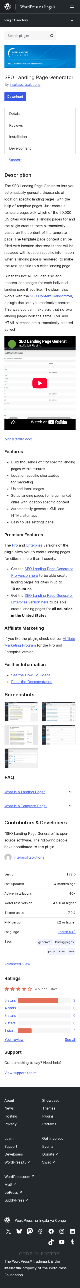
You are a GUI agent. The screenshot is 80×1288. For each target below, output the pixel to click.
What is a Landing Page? (24, 792)
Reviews (16, 125)
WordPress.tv (17, 1162)
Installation (18, 136)
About (9, 1100)
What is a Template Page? (25, 806)
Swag (49, 1162)
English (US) (67, 932)
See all (70, 1039)
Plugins (48, 1116)
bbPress (13, 1192)
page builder (56, 951)
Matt (10, 1184)
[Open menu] (73, 6)
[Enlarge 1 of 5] (32, 708)
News (9, 1108)
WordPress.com (19, 1176)
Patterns (49, 1124)
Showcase (50, 1100)
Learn (9, 1138)
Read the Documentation (31, 681)
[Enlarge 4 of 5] (69, 731)
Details (14, 113)
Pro (15, 545)
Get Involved (53, 1138)
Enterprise (34, 545)
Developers (13, 1154)
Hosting (10, 1116)
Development (20, 148)
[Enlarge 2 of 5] (69, 708)
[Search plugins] (51, 35)
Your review (14, 1039)
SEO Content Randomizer (51, 296)
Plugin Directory (16, 20)
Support (15, 160)
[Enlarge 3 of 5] (32, 731)
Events (48, 1146)
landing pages (64, 942)
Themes (48, 1108)
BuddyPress (16, 1200)
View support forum (20, 1073)
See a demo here (18, 439)
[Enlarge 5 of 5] (32, 754)
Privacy (10, 1124)
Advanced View (17, 964)
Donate (50, 1154)
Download (15, 96)
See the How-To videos (30, 675)
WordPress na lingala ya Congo (40, 1220)
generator (45, 942)
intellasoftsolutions (25, 84)
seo (71, 951)
